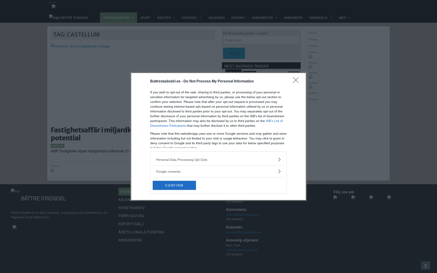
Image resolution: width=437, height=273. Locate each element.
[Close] (297, 81)
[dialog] (218, 136)
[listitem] (218, 159)
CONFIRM (174, 185)
